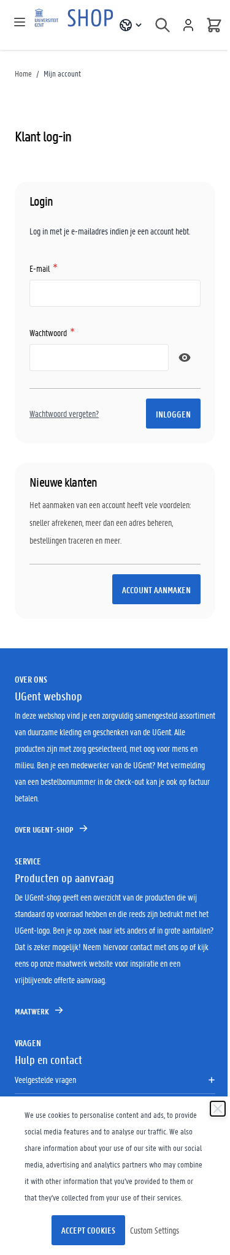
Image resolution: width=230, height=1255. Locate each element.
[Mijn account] (188, 25)
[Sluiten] (217, 1108)
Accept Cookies (88, 1230)
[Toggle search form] (162, 25)
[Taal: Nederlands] (131, 25)
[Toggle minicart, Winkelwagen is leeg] (214, 25)
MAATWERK (32, 1011)
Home (23, 73)
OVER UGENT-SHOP (44, 829)
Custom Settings (154, 1230)
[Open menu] (19, 22)
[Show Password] (185, 357)
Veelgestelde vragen (45, 1079)
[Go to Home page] (75, 24)
